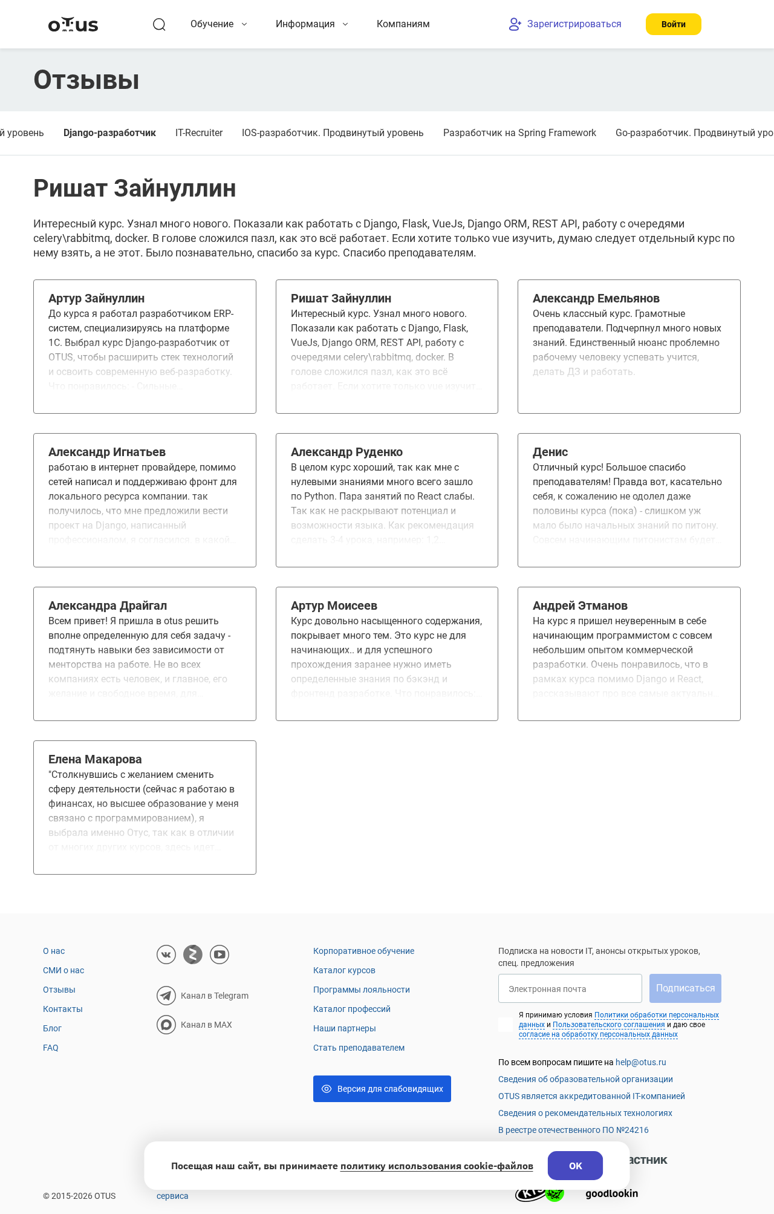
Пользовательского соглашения (609, 1024)
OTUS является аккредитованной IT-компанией (591, 1096)
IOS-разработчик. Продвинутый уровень (333, 133)
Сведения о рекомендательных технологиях (585, 1113)
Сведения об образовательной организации (585, 1079)
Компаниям (403, 24)
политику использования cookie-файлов (436, 1166)
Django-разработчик (109, 133)
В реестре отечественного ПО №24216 (573, 1130)
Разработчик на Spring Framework (519, 133)
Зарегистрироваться (574, 24)
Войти (674, 24)
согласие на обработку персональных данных (598, 1034)
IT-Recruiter (199, 133)
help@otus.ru (641, 1062)
